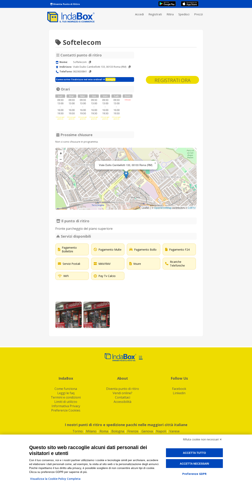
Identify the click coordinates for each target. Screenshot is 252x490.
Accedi (139, 14)
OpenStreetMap (163, 207)
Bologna (117, 431)
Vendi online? (122, 393)
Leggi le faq (65, 393)
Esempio (110, 79)
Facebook (179, 389)
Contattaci (122, 397)
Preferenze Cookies (65, 410)
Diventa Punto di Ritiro (66, 4)
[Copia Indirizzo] (129, 67)
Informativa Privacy (66, 406)
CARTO (192, 207)
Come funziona (66, 389)
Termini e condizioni (66, 397)
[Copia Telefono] (90, 71)
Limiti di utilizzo (65, 402)
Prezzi (198, 14)
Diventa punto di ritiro (122, 389)
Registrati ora (172, 80)
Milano (91, 431)
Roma (104, 431)
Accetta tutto (194, 452)
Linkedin (179, 393)
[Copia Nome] (90, 62)
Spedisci (183, 14)
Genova (147, 431)
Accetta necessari (194, 463)
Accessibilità (122, 402)
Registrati (155, 14)
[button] (126, 175)
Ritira (170, 14)
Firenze (132, 431)
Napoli (161, 431)
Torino (77, 431)
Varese (174, 431)
